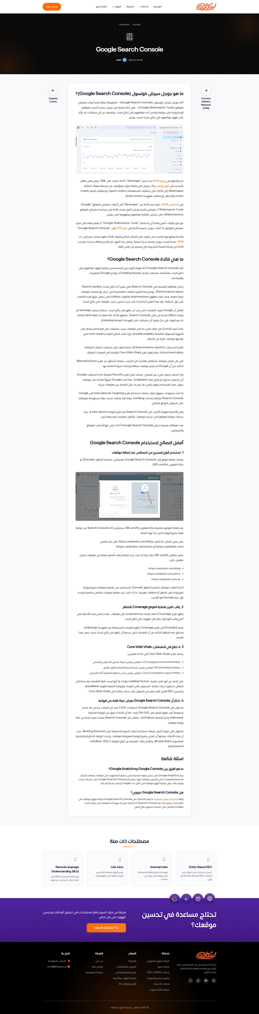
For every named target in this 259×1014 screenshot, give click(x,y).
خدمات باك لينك (161, 984)
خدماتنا (144, 7)
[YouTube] (206, 980)
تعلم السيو (101, 7)
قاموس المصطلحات (126, 967)
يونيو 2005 (159, 181)
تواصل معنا (52, 7)
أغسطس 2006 (170, 204)
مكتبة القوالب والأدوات (124, 978)
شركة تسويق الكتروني (158, 961)
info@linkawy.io (57, 967)
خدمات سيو (164, 967)
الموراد (117, 7)
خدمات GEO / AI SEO (158, 972)
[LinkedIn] (213, 980)
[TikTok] (198, 980)
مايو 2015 (121, 228)
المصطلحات (124, 24)
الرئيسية (157, 7)
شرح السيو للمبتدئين (126, 972)
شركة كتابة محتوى (159, 990)
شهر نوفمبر (163, 186)
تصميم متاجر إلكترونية (158, 978)
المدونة (130, 7)
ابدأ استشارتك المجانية (106, 927)
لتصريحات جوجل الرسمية (166, 799)
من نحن (99, 961)
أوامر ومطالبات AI (127, 984)
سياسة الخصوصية (94, 972)
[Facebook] (190, 980)
